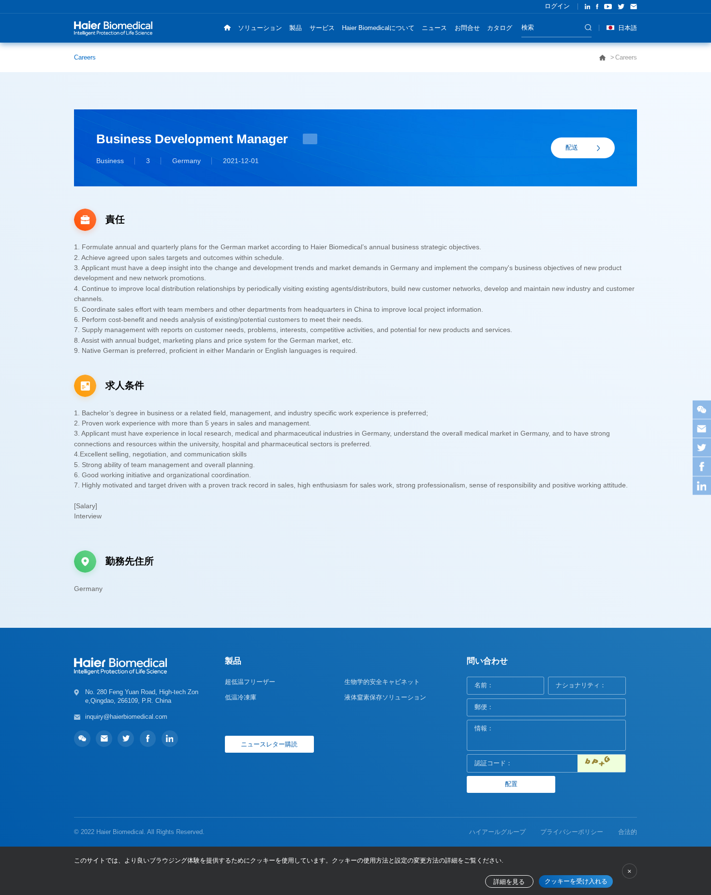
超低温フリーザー (250, 681)
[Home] (227, 28)
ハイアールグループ (497, 831)
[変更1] (601, 763)
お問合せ (467, 27)
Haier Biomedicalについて (378, 27)
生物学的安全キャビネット (382, 681)
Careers (85, 57)
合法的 (627, 831)
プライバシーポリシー (571, 831)
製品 (295, 27)
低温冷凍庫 (240, 697)
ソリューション (260, 27)
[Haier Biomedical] (113, 28)
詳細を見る (509, 882)
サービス (322, 27)
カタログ (499, 27)
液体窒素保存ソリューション (385, 697)
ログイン (557, 6)
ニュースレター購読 (269, 744)
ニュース (434, 27)
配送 (571, 147)
